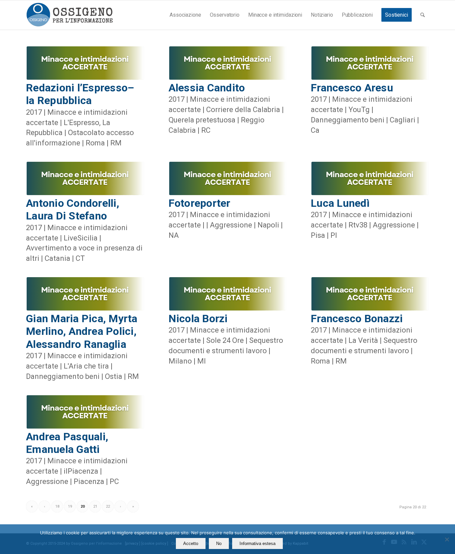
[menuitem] (185, 15)
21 (95, 506)
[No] (446, 539)
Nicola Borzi (198, 318)
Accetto (190, 543)
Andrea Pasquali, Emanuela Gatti (67, 443)
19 (70, 506)
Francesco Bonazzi (357, 318)
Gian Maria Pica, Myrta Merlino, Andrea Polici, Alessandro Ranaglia (82, 331)
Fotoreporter (199, 203)
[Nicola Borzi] (228, 294)
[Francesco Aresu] (370, 63)
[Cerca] (422, 15)
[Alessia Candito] (228, 63)
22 (108, 506)
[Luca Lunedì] (370, 178)
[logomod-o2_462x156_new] (69, 15)
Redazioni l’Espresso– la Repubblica (80, 94)
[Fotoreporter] (228, 178)
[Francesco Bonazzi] (370, 294)
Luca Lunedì (340, 203)
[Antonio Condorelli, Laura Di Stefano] (85, 178)
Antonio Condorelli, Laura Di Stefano (72, 209)
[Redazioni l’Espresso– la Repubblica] (85, 63)
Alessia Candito (207, 87)
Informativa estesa (257, 543)
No (219, 543)
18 (57, 506)
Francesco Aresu (352, 87)
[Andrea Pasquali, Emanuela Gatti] (85, 412)
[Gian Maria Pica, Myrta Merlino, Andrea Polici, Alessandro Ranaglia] (85, 294)
